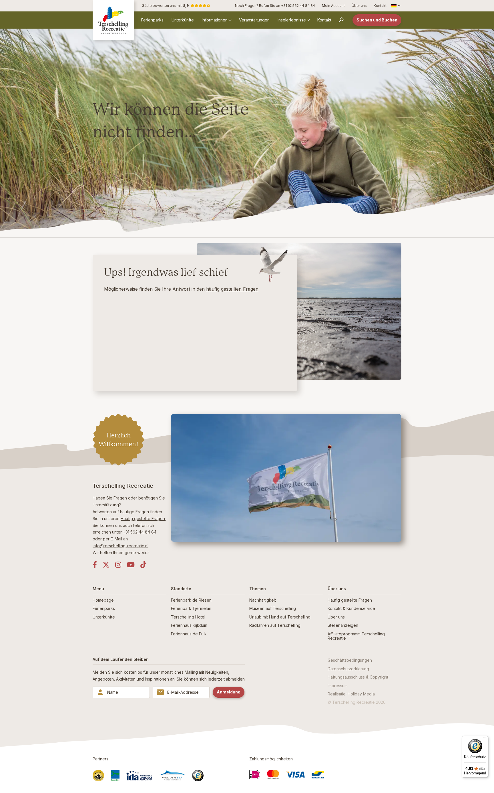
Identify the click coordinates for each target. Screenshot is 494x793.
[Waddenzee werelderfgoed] (172, 775)
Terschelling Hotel (188, 616)
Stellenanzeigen (343, 625)
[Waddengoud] (98, 775)
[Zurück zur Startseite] (113, 20)
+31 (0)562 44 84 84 (298, 5)
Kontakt (380, 5)
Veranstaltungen (254, 19)
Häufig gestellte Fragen (143, 518)
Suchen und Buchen (376, 19)
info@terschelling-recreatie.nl (120, 545)
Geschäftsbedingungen (350, 660)
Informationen (215, 19)
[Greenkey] (115, 775)
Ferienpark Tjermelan (191, 608)
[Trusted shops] (198, 775)
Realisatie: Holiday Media (351, 693)
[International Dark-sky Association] (139, 775)
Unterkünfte (183, 19)
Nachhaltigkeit (262, 600)
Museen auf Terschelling (272, 608)
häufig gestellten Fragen (232, 289)
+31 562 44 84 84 (139, 532)
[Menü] (484, 739)
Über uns (359, 5)
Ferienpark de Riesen (191, 600)
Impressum (338, 685)
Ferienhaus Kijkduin (189, 625)
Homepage (103, 600)
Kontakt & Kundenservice (351, 608)
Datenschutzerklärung (348, 668)
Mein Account (333, 5)
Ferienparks (152, 19)
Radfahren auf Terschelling (274, 625)
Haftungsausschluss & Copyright (358, 677)
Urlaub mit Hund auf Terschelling (279, 616)
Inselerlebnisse (292, 19)
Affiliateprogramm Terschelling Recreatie (356, 636)
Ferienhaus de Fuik (189, 633)
